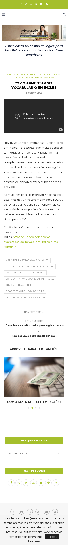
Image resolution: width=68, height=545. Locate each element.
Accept (52, 536)
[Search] (64, 14)
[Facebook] (21, 4)
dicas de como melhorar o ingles (25, 291)
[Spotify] (47, 4)
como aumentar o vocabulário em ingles (29, 266)
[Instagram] (26, 4)
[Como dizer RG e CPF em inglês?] (34, 377)
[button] (7, 383)
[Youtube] (36, 4)
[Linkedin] (31, 4)
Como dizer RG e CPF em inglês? (34, 402)
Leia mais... (35, 541)
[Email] (41, 4)
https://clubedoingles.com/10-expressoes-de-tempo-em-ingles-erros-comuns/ (31, 241)
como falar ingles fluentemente (25, 272)
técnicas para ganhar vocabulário (26, 297)
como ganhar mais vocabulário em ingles (30, 279)
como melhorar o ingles (20, 285)
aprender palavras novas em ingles (27, 260)
